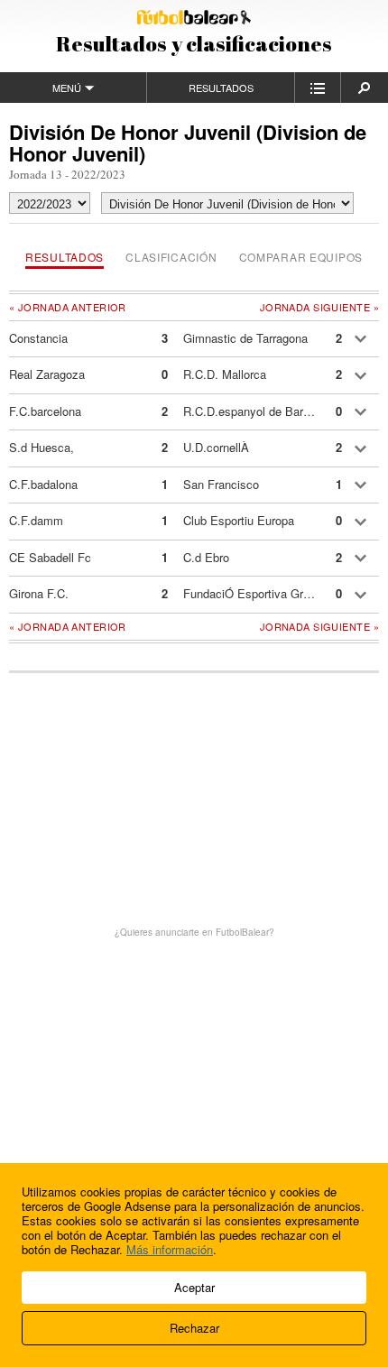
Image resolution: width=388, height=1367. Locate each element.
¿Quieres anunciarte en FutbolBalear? (194, 932)
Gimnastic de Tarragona (245, 337)
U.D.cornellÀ (216, 447)
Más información (169, 1249)
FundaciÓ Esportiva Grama (250, 593)
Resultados (221, 87)
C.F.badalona (43, 484)
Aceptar (194, 1287)
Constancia (38, 337)
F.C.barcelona (45, 411)
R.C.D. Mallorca (224, 374)
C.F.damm (36, 520)
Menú (66, 87)
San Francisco (221, 484)
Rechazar (194, 1327)
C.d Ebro (206, 557)
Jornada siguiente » (319, 307)
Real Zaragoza (47, 374)
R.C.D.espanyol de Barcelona (250, 411)
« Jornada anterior (67, 307)
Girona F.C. (39, 593)
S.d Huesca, (41, 447)
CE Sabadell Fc (50, 557)
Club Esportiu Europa (238, 520)
